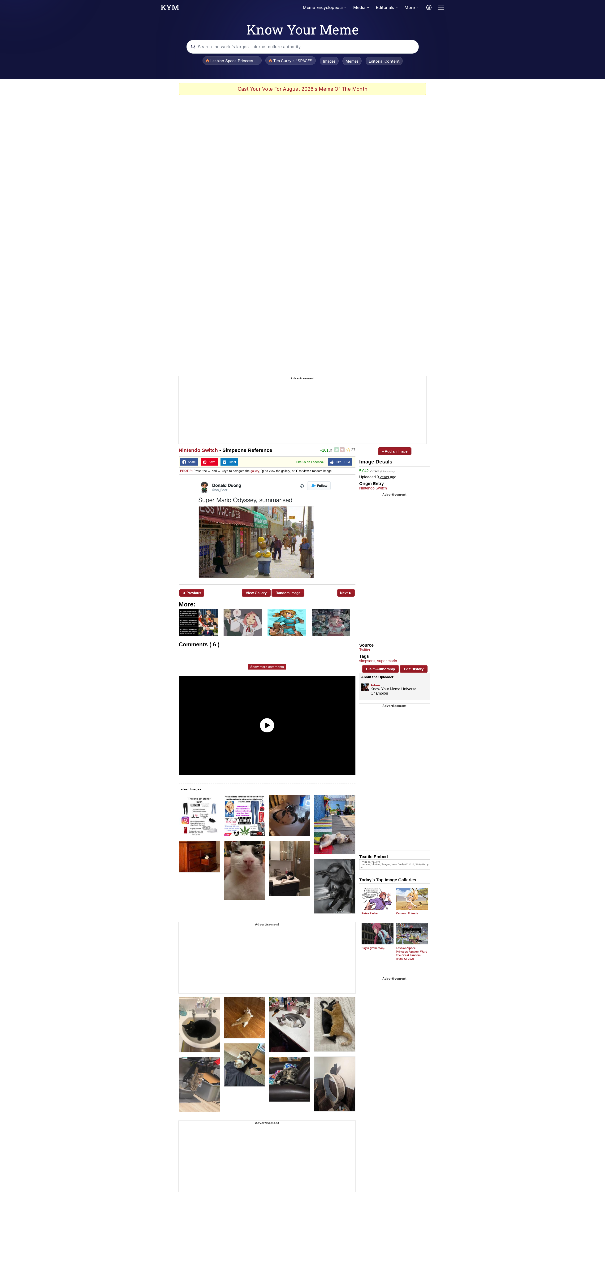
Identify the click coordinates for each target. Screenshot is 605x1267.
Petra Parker (370, 913)
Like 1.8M (342, 462)
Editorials (385, 7)
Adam (375, 685)
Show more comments (267, 667)
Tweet (231, 462)
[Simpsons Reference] (267, 529)
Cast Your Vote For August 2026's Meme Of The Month (302, 89)
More (409, 7)
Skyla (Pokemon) (373, 948)
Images (329, 61)
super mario (387, 661)
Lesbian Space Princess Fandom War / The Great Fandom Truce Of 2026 (411, 953)
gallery (255, 471)
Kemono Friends (407, 913)
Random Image (288, 593)
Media (359, 7)
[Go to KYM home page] (170, 8)
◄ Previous (191, 593)
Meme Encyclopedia (323, 7)
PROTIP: (186, 471)
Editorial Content (384, 61)
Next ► (346, 593)
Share (191, 462)
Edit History (414, 669)
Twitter (364, 650)
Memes (352, 61)
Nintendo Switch (198, 450)
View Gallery (256, 593)
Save (211, 462)
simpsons (367, 661)
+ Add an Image (394, 451)
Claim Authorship (380, 669)
